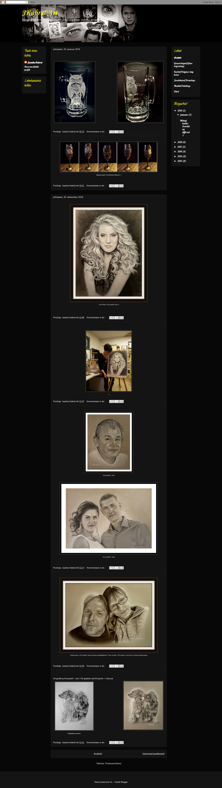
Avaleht (98, 754)
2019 (180, 110)
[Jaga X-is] (116, 131)
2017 (180, 146)
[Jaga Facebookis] (119, 131)
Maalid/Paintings (182, 85)
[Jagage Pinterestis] (122, 131)
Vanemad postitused (153, 754)
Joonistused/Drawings (184, 80)
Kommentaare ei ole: (96, 132)
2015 (180, 156)
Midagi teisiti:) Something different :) (185, 128)
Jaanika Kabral (34, 62)
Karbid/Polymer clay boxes (183, 73)
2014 (180, 160)
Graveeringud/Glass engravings (183, 65)
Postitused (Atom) (113, 763)
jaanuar (184, 114)
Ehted (176, 91)
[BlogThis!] (113, 131)
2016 (180, 151)
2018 (180, 142)
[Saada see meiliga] (110, 131)
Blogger (124, 782)
